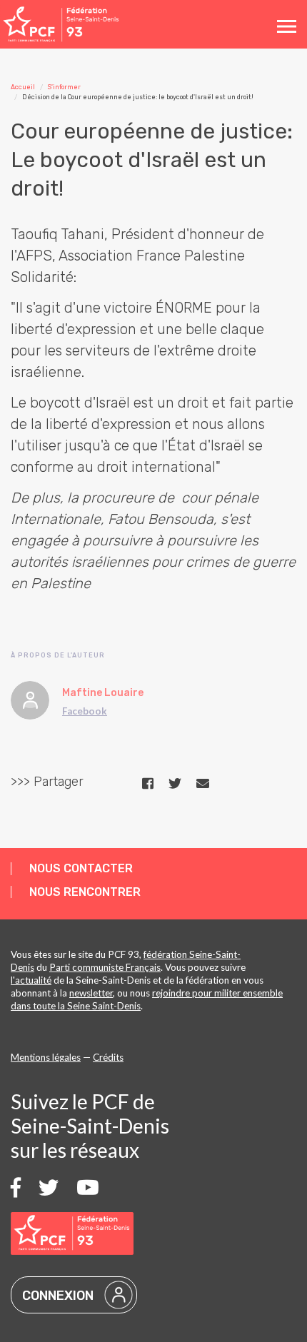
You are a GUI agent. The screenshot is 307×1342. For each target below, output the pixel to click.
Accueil (23, 87)
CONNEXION (58, 1295)
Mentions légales (46, 1057)
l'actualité (31, 980)
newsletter (91, 993)
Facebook (84, 711)
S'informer (64, 87)
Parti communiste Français (105, 967)
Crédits (108, 1057)
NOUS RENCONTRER (85, 892)
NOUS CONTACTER (81, 868)
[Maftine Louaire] (30, 700)
